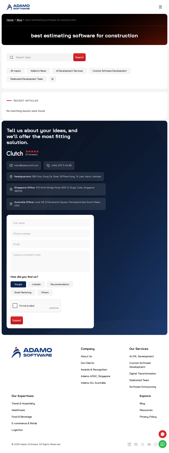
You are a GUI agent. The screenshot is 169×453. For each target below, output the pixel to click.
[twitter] (142, 444)
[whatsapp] (163, 444)
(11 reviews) (31, 154)
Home (10, 20)
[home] (32, 352)
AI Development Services (69, 70)
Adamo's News (38, 70)
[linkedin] (129, 444)
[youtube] (149, 444)
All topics (16, 70)
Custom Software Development (110, 70)
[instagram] (155, 444)
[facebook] (136, 444)
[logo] (18, 6)
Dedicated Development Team (27, 78)
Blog (19, 20)
